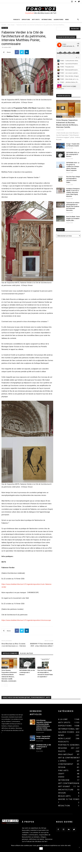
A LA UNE (4, 667)
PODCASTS (16, 19)
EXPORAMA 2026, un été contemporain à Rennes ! (27, 672)
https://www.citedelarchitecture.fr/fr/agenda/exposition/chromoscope (26, 620)
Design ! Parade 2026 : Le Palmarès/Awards (43, 737)
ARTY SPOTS (36, 19)
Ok (41, 848)
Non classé (11, 25)
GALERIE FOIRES (58, 19)
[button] (78, 20)
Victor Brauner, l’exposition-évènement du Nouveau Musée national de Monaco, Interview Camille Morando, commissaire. (44, 725)
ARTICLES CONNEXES (10, 653)
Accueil (3, 25)
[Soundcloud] (75, 1)
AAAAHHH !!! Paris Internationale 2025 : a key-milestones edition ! (41, 645)
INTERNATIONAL (47, 19)
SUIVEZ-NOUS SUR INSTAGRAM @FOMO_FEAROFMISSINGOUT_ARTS (26, 697)
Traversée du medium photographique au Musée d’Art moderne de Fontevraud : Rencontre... (72, 206)
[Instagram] (71, 1)
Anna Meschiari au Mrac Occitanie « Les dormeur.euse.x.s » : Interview (13, 645)
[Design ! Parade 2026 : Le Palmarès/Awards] (60, 146)
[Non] (79, 847)
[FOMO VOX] (41, 10)
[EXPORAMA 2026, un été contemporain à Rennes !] (27, 663)
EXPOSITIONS (26, 19)
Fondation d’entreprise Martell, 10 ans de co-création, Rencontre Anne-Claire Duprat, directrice (73, 192)
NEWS (67, 19)
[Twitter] (79, 1)
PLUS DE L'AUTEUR (26, 653)
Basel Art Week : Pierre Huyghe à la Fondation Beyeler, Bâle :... (73, 218)
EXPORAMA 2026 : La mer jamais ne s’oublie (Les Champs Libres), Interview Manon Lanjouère (72, 166)
